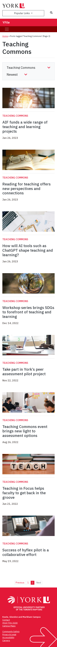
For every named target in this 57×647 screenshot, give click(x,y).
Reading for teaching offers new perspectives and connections (26, 188)
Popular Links (22, 13)
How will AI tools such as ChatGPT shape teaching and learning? (27, 250)
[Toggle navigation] (7, 29)
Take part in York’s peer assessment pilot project (24, 371)
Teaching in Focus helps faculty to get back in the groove (24, 493)
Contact (6, 620)
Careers (6, 640)
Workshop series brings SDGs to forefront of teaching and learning (28, 312)
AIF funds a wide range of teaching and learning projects (25, 127)
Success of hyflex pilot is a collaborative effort (25, 552)
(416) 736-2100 (10, 623)
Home (5, 36)
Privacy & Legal (9, 634)
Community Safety (10, 631)
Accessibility (8, 637)
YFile (6, 22)
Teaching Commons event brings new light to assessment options (24, 431)
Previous (20, 582)
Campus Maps (9, 626)
